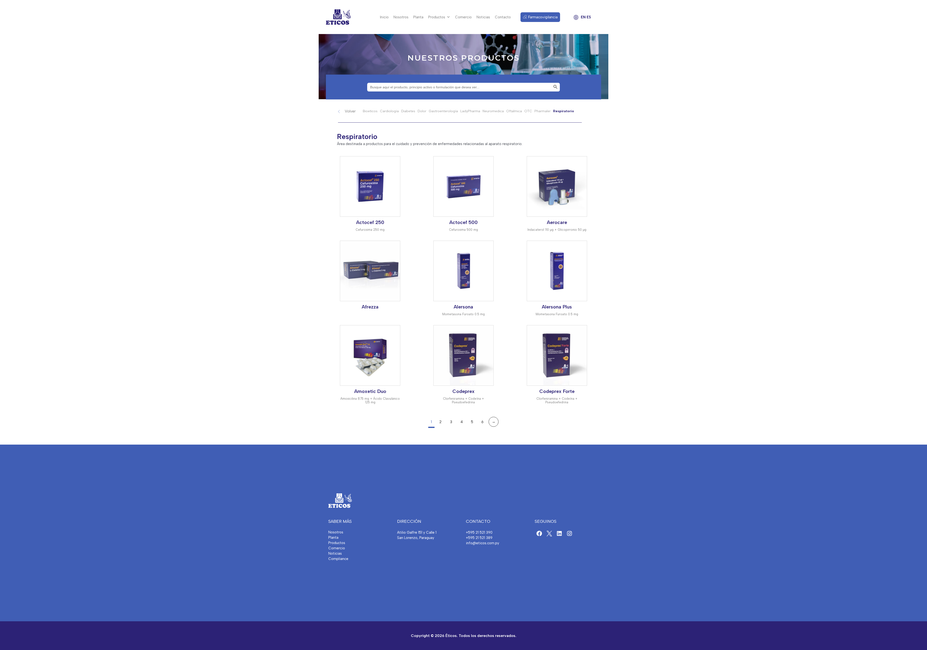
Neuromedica (493, 111)
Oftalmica (514, 111)
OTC (528, 111)
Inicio (384, 17)
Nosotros (400, 17)
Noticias (483, 17)
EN (583, 17)
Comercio (463, 17)
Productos (436, 17)
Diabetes (408, 111)
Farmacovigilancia (543, 17)
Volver (350, 111)
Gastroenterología (443, 111)
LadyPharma (470, 111)
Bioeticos (370, 111)
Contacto (503, 17)
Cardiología (389, 111)
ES (589, 17)
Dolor (422, 111)
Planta (418, 17)
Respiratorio (563, 111)
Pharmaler (542, 111)
